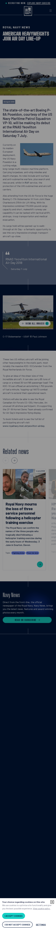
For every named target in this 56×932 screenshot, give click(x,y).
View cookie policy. (41, 908)
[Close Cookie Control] (52, 902)
